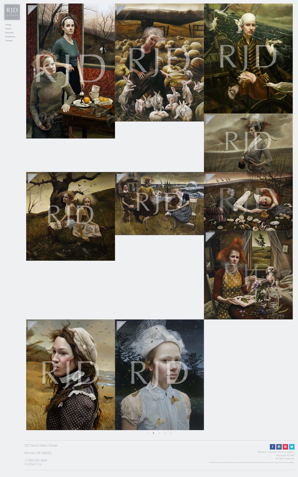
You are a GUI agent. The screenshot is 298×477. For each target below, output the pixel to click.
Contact (9, 41)
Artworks (9, 33)
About (8, 29)
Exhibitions (10, 37)
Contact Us (32, 464)
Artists (8, 25)
